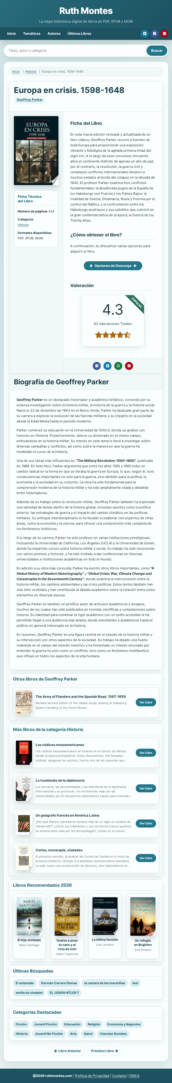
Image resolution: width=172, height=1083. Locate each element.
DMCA (134, 1076)
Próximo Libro (102, 1051)
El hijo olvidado (29, 940)
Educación (72, 1024)
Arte (73, 1033)
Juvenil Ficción (45, 1024)
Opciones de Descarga (113, 266)
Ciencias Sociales (113, 1033)
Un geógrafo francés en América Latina (67, 815)
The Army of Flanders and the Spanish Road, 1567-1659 (81, 696)
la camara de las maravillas (104, 983)
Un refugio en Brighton (143, 942)
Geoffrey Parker (30, 99)
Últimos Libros (79, 33)
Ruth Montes (86, 10)
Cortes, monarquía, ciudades (59, 850)
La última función (105, 939)
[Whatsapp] (118, 366)
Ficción (21, 1024)
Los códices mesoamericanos (60, 745)
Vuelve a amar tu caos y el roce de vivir (67, 944)
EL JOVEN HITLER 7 (64, 992)
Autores (53, 33)
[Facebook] (154, 34)
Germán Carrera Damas (59, 983)
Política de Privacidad (92, 1076)
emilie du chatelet (29, 992)
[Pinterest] (164, 34)
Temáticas (31, 33)
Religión (94, 1024)
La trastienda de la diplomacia (60, 780)
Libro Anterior (69, 1051)
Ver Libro (146, 702)
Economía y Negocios (124, 1024)
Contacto (119, 1076)
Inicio (11, 33)
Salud (88, 1033)
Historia (30, 71)
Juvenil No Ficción (49, 1033)
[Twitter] (145, 34)
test (135, 983)
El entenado (25, 983)
